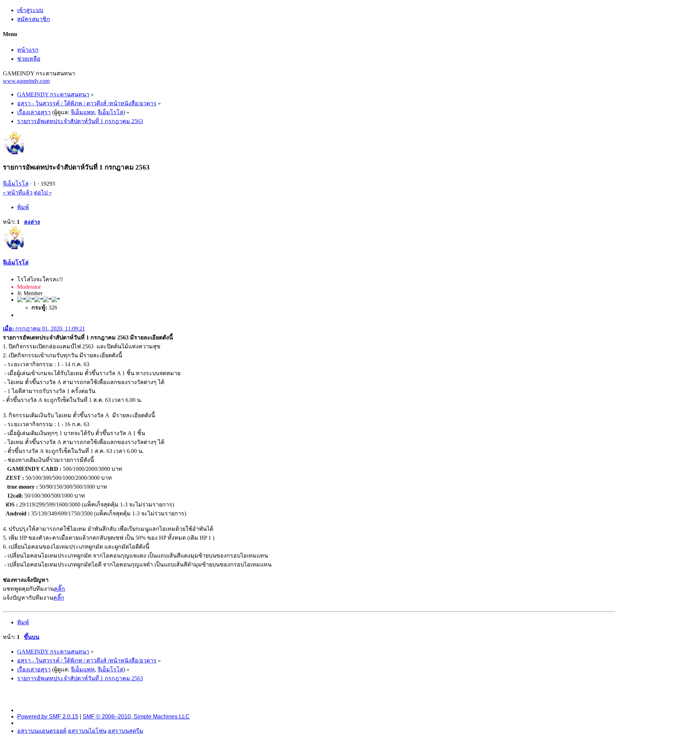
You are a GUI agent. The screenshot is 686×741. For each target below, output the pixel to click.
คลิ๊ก (59, 589)
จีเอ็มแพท (83, 112)
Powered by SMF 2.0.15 (47, 717)
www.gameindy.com (26, 81)
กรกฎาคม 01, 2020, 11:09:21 (44, 329)
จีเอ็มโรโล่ (110, 112)
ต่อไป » (43, 193)
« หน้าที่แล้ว (18, 193)
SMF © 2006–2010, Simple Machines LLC (136, 717)
